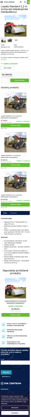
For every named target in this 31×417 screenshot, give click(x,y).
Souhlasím (14, 413)
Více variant (7, 68)
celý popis (4, 59)
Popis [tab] (5, 213)
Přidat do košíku (20, 80)
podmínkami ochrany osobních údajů (11, 368)
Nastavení (14, 407)
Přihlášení (25, 2)
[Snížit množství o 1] (7, 80)
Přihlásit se (6, 373)
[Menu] (1, 2)
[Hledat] (21, 2)
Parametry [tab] (13, 213)
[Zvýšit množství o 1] (9, 80)
